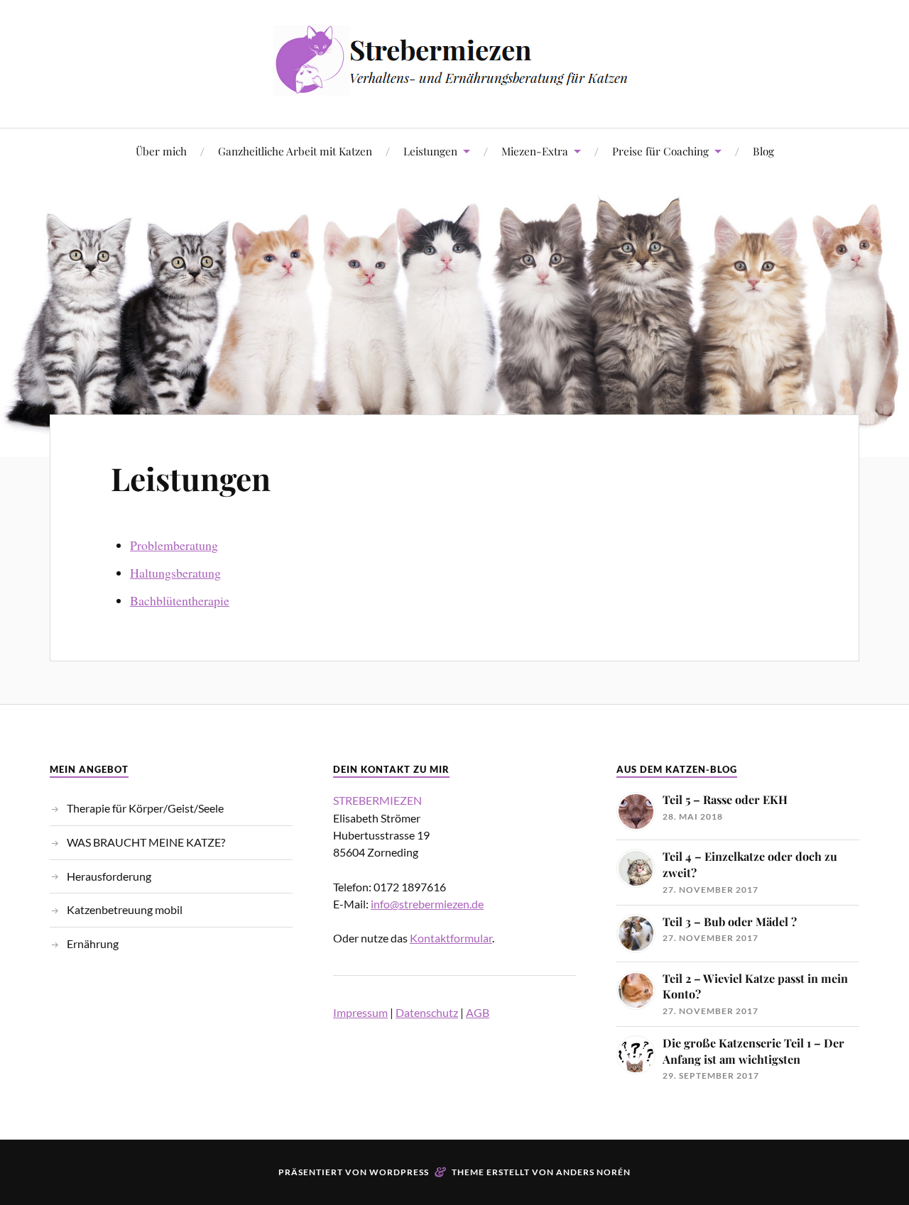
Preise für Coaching (660, 150)
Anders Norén (593, 1172)
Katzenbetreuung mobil (125, 909)
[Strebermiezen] (454, 85)
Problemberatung (174, 545)
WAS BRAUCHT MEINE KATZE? (146, 842)
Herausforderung (109, 876)
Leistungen (430, 150)
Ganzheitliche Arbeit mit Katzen (295, 150)
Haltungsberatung (175, 572)
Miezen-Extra (534, 150)
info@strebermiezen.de (427, 903)
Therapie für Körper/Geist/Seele (145, 808)
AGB (477, 1012)
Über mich (161, 150)
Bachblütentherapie (179, 600)
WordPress (399, 1172)
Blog (763, 150)
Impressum (360, 1012)
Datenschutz (427, 1012)
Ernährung (93, 943)
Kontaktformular (451, 938)
